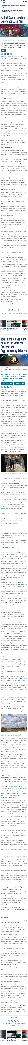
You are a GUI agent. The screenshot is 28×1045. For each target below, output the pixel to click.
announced (9, 863)
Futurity (14, 40)
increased (12, 554)
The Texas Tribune (16, 370)
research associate (14, 786)
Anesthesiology (8, 65)
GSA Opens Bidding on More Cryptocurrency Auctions (16, 1024)
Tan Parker (22, 941)
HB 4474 (3, 636)
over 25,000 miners (17, 582)
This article (3, 1006)
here (16, 1002)
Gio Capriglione (5, 943)
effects (21, 67)
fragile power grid (21, 499)
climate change (4, 668)
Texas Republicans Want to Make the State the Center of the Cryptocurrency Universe (14, 314)
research (7, 907)
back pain (7, 79)
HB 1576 (13, 647)
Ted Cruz (24, 480)
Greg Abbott (10, 520)
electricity (22, 678)
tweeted (15, 522)
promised (3, 508)
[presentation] (1, 326)
